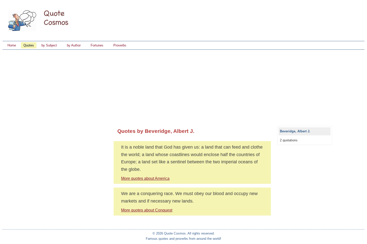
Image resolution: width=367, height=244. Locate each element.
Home (11, 45)
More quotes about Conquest (146, 210)
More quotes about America (145, 178)
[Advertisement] (183, 87)
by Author (74, 45)
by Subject (49, 45)
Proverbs (119, 45)
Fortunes (97, 45)
